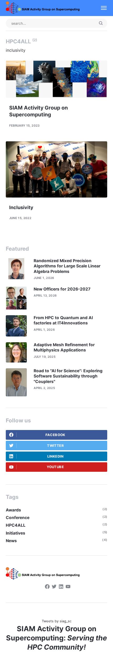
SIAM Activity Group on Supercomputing (38, 111)
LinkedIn (55, 456)
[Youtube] (68, 587)
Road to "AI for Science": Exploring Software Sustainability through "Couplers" (68, 376)
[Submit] (101, 24)
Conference (17, 517)
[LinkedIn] (61, 587)
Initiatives (15, 533)
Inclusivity (21, 207)
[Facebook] (47, 587)
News (11, 540)
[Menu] (101, 8)
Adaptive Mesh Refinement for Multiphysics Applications (64, 347)
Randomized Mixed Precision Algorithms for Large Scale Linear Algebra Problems (67, 266)
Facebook (55, 435)
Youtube (55, 467)
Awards (13, 509)
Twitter (55, 446)
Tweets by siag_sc (56, 621)
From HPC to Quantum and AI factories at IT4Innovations (63, 320)
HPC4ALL (15, 525)
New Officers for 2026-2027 (62, 289)
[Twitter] (54, 587)
